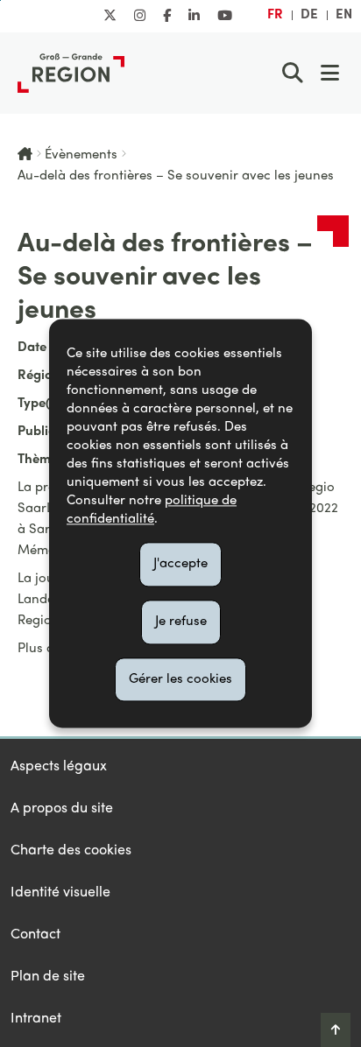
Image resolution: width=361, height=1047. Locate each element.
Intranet (36, 1019)
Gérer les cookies (180, 679)
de (309, 15)
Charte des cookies (71, 851)
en (344, 15)
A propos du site (62, 809)
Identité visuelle (60, 893)
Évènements (81, 155)
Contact (35, 935)
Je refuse (181, 621)
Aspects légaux (59, 767)
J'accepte (180, 564)
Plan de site (48, 977)
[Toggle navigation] (329, 73)
